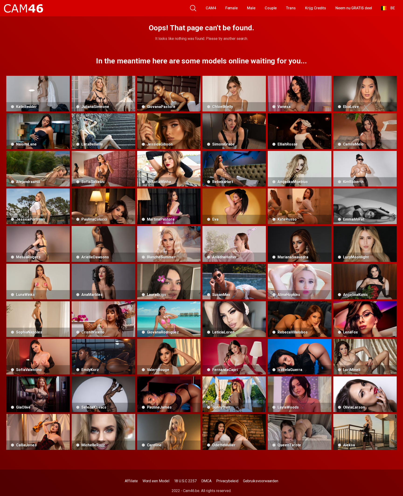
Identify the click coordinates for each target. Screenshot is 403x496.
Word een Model (155, 481)
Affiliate (131, 481)
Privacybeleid (227, 481)
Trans (291, 8)
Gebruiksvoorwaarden (260, 481)
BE (391, 8)
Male (251, 8)
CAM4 (211, 8)
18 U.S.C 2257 (185, 481)
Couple (271, 8)
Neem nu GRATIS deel (353, 8)
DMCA (206, 481)
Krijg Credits (315, 8)
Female (231, 8)
